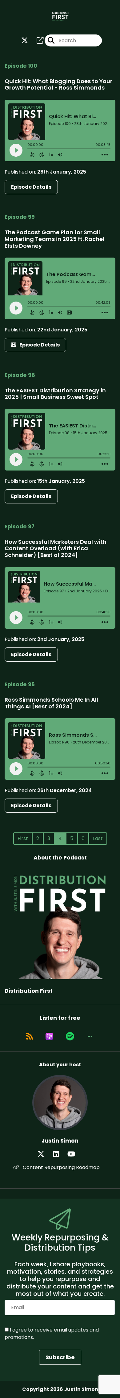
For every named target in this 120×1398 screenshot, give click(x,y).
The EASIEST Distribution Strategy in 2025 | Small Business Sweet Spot (55, 394)
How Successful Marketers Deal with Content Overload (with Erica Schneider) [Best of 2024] (55, 548)
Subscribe (60, 1357)
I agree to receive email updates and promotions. (52, 1333)
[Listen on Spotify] (70, 1036)
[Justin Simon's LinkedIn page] (59, 1154)
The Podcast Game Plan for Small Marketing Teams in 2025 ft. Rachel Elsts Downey (54, 238)
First (23, 838)
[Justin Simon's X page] (45, 1154)
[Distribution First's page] (36, 40)
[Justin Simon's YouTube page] (74, 1154)
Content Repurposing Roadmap (61, 1167)
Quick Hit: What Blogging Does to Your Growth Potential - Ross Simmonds (58, 84)
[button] (89, 1036)
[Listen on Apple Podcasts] (49, 1036)
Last (98, 838)
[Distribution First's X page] (24, 40)
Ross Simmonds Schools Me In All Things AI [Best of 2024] (51, 703)
